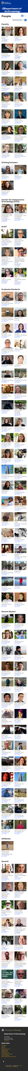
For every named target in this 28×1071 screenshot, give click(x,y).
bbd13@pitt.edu (18, 177)
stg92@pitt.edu (17, 89)
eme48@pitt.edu (5, 381)
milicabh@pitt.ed (18, 878)
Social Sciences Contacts (6, 1054)
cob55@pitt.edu (5, 626)
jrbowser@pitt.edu (5, 642)
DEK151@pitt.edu (18, 105)
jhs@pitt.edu (4, 1002)
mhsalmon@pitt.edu (18, 966)
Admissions (3, 1045)
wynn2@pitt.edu (5, 262)
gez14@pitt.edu (18, 605)
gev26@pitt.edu (17, 282)
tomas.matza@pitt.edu (6, 138)
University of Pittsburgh (6, 2)
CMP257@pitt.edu (5, 524)
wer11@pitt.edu (5, 801)
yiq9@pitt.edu (17, 785)
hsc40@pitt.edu (4, 658)
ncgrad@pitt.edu (18, 56)
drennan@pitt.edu (5, 914)
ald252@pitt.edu (5, 674)
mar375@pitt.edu (18, 541)
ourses (3, 1046)
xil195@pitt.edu (4, 753)
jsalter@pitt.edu (5, 39)
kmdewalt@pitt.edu (18, 948)
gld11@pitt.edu (17, 658)
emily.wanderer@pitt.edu (20, 156)
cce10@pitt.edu (4, 89)
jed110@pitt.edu (5, 243)
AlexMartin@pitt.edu (19, 219)
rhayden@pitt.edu (18, 913)
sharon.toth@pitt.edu (19, 816)
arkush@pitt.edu (18, 39)
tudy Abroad (5, 1051)
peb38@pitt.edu (18, 336)
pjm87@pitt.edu (18, 753)
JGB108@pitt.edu (5, 177)
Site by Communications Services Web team (14, 1066)
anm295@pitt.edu (18, 493)
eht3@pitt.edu (4, 280)
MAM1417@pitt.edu (18, 460)
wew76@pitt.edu (18, 832)
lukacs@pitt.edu (18, 122)
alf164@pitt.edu (17, 243)
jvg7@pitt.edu (17, 706)
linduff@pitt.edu (18, 931)
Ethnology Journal (5, 1052)
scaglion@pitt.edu (18, 985)
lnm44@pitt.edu (18, 446)
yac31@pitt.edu (17, 642)
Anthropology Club (5, 1049)
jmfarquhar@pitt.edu (6, 690)
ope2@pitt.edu (17, 381)
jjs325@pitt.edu (4, 193)
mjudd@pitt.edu (5, 931)
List (25, 16)
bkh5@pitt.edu (4, 105)
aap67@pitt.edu (5, 785)
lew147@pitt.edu (5, 832)
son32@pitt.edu (18, 509)
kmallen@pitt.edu (5, 879)
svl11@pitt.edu (4, 122)
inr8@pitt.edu (17, 525)
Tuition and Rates (5, 1055)
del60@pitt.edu (17, 737)
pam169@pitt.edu (5, 477)
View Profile (4, 42)
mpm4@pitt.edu (5, 948)
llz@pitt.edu (4, 605)
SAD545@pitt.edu (18, 73)
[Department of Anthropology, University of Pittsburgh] (3, 1062)
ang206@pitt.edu (18, 397)
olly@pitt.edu (17, 895)
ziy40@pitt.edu (4, 589)
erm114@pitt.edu (18, 477)
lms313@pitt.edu (18, 558)
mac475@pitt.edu (5, 352)
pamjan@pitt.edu (5, 855)
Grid (22, 16)
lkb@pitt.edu (4, 897)
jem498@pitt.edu (18, 140)
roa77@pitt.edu (4, 320)
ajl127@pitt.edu (17, 430)
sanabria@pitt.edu (5, 985)
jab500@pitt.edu (5, 336)
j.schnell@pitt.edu (5, 156)
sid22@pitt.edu (17, 674)
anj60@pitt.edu (17, 721)
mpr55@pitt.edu (5, 541)
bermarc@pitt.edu (5, 56)
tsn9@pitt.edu (17, 769)
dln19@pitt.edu (4, 769)
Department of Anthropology (13, 10)
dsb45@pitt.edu (18, 626)
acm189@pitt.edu (5, 446)
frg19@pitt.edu (4, 706)
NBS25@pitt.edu (5, 573)
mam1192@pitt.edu (5, 461)
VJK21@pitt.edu (17, 414)
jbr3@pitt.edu (4, 966)
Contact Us (6, 1040)
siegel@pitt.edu (17, 1002)
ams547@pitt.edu (5, 816)
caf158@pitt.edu (18, 690)
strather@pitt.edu (18, 1019)
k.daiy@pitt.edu (4, 73)
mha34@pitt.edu (5, 304)
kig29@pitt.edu (4, 397)
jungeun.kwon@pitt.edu (6, 737)
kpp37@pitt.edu (18, 263)
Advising (3, 1047)
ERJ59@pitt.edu (4, 411)
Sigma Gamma (4, 1050)
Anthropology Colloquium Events (8, 1056)
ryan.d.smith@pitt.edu (19, 801)
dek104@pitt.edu (5, 430)
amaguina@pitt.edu (5, 219)
